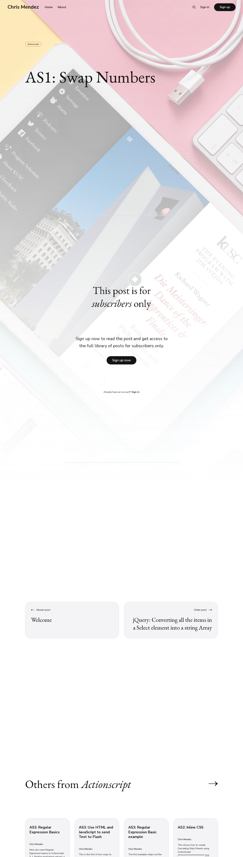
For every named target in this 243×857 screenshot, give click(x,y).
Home (49, 7)
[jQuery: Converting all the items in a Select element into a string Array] (171, 620)
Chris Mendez (23, 7)
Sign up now (121, 360)
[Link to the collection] (210, 784)
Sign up (225, 7)
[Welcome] (72, 620)
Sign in (204, 7)
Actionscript (33, 44)
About (62, 7)
